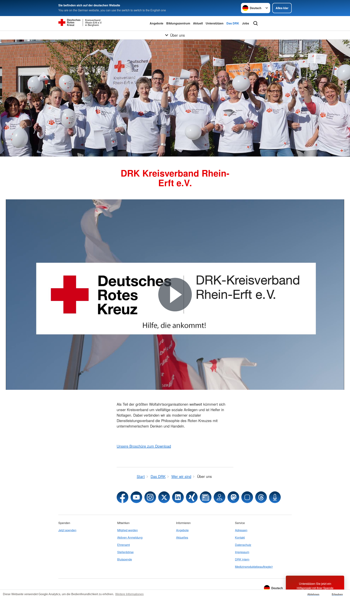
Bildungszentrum (178, 23)
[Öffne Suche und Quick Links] (255, 23)
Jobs (245, 23)
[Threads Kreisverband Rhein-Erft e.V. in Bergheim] (261, 497)
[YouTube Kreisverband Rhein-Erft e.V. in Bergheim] (136, 497)
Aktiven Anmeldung (130, 537)
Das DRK (232, 23)
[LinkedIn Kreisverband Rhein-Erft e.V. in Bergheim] (178, 497)
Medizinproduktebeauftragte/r (254, 567)
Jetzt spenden (67, 530)
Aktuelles (182, 537)
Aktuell (198, 23)
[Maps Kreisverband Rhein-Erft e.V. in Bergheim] (219, 497)
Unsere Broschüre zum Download (144, 446)
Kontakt (240, 537)
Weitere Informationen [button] (129, 594)
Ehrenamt (123, 545)
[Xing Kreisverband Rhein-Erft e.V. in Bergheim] (192, 497)
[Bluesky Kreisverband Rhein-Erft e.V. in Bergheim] (247, 497)
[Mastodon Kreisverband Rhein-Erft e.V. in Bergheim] (233, 497)
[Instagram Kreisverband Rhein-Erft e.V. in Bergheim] (150, 497)
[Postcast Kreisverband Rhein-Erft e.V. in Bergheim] (275, 497)
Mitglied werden (127, 530)
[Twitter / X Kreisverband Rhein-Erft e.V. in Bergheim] (164, 497)
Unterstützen (214, 23)
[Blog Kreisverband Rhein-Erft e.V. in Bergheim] (205, 497)
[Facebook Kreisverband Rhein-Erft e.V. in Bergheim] (122, 497)
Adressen (241, 530)
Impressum (242, 552)
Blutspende (124, 559)
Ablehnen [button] (313, 594)
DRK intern (242, 559)
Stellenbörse (125, 552)
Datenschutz (243, 545)
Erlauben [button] (337, 594)
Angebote (156, 23)
